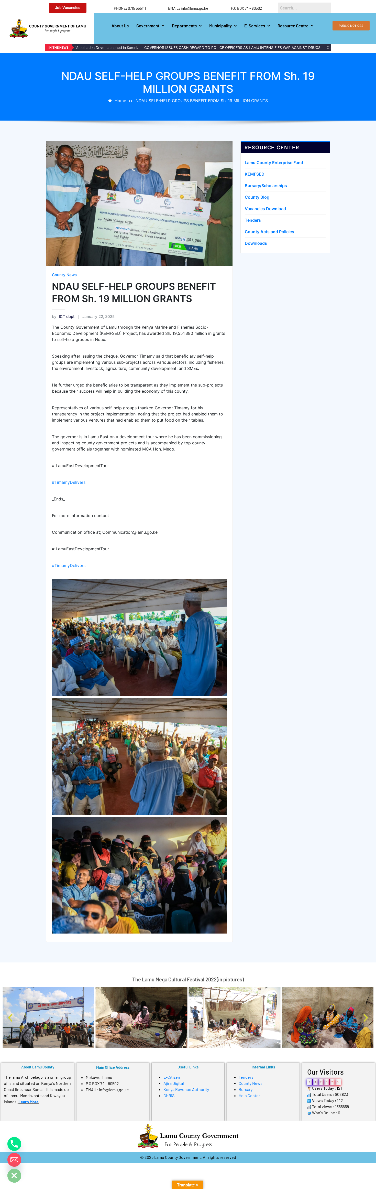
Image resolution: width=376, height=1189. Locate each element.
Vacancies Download (265, 208)
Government (147, 25)
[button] (150, 26)
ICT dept (63, 316)
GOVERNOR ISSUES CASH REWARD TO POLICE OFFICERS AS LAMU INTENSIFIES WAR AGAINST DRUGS (224, 47)
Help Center (249, 1095)
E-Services (254, 25)
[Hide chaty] (14, 1176)
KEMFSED (254, 174)
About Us (120, 25)
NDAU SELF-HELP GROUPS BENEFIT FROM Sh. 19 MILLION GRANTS (202, 100)
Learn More (28, 1101)
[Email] (14, 1160)
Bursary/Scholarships (266, 185)
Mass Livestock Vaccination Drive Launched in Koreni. (85, 47)
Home (120, 100)
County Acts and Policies (269, 231)
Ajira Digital (173, 1083)
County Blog (257, 197)
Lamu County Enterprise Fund (274, 162)
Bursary (245, 1089)
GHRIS (168, 1095)
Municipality (220, 25)
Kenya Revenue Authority (186, 1089)
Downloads (256, 243)
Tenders (253, 220)
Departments (184, 25)
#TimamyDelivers (68, 482)
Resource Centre (293, 25)
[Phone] (14, 1144)
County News (64, 274)
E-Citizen (171, 1077)
